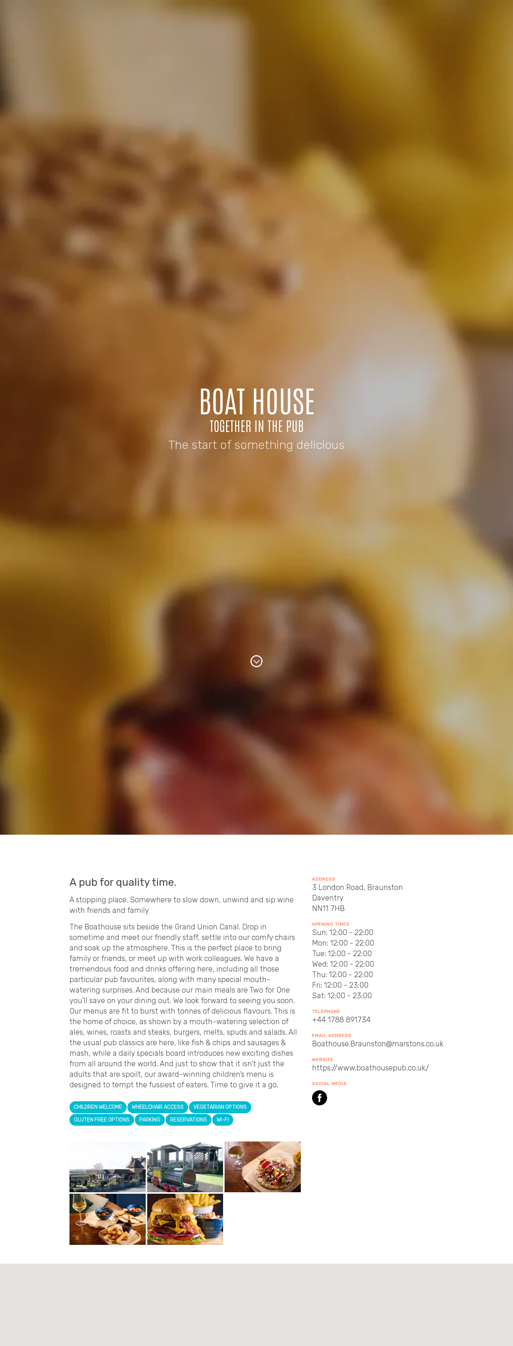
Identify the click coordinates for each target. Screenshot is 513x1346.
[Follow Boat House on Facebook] (319, 1099)
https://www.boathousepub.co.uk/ (370, 1067)
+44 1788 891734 (341, 1019)
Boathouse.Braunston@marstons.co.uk (378, 1043)
